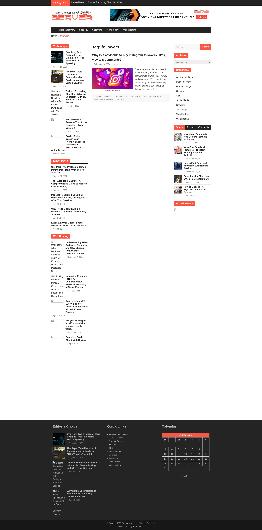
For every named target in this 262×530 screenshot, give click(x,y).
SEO (178, 96)
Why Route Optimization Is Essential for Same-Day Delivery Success (68, 212)
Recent (190, 127)
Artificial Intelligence (186, 77)
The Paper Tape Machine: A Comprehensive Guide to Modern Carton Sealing (75, 77)
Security (83, 30)
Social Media (121, 96)
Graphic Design (183, 86)
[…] (152, 89)
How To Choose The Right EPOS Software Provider (195, 189)
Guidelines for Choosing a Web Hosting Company (196, 177)
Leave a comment (104, 96)
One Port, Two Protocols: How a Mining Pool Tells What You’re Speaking (75, 58)
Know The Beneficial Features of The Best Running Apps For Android (194, 151)
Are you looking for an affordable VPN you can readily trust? (76, 324)
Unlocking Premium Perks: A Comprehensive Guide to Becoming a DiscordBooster (76, 282)
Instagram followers (147, 96)
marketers (98, 100)
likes (159, 96)
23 (206, 459)
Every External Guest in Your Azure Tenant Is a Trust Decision (76, 123)
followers (134, 96)
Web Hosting (129, 30)
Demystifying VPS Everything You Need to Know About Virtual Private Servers (77, 307)
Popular (179, 127)
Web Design (182, 114)
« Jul (184, 476)
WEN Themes (138, 526)
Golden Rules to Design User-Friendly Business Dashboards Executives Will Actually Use (68, 143)
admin (116, 64)
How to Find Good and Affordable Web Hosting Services (196, 165)
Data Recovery (67, 30)
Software (97, 30)
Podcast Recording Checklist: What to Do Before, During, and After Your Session (76, 97)
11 (172, 454)
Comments (203, 127)
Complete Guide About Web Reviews (76, 338)
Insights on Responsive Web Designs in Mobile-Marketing (196, 137)
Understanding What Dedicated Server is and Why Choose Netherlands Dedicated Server (77, 248)
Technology (112, 30)
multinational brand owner (115, 100)
